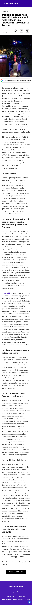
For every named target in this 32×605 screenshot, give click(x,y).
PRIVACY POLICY (11, 596)
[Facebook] (18, 591)
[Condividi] (16, 31)
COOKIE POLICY (21, 596)
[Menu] (28, 3)
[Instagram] (13, 591)
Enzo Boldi (4, 30)
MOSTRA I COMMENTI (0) (16, 571)
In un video (7, 293)
